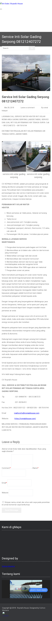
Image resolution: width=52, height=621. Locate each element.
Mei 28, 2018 (9, 108)
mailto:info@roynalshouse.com (26, 413)
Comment (6, 468)
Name (35, 468)
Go (32, 48)
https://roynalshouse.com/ (25, 418)
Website (5, 493)
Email (4, 483)
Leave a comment (28, 108)
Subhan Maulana (8, 566)
